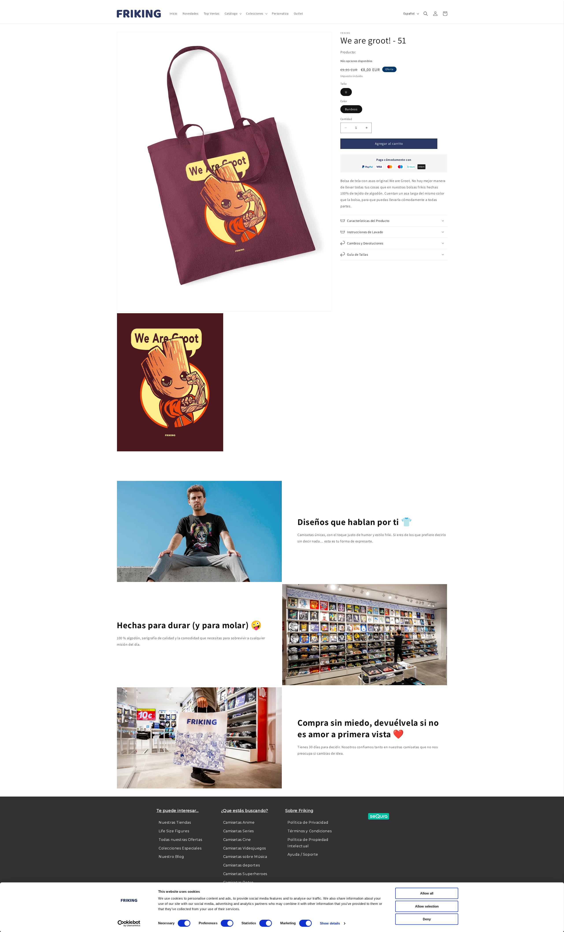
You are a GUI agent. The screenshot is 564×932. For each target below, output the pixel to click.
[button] (233, 13)
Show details (330, 923)
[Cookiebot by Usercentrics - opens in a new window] (129, 923)
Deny (427, 919)
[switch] (227, 923)
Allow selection (427, 906)
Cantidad (346, 119)
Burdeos (351, 109)
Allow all (426, 893)
